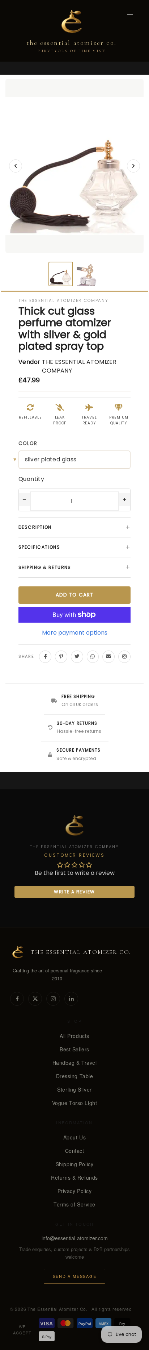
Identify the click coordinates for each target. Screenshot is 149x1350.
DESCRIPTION (74, 527)
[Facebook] (17, 999)
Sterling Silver (74, 1089)
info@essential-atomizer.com (75, 1238)
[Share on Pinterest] (61, 657)
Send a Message (75, 1276)
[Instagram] (53, 999)
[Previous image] (15, 166)
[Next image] (133, 166)
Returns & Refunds (74, 1177)
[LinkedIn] (71, 999)
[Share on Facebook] (45, 657)
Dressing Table (74, 1076)
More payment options (74, 632)
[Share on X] (77, 657)
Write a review (74, 892)
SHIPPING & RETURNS (74, 567)
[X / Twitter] (35, 999)
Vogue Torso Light (74, 1102)
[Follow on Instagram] (124, 657)
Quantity (31, 479)
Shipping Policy (74, 1164)
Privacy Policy (75, 1191)
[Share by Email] (108, 657)
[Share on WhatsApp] (93, 657)
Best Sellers (74, 1049)
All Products (74, 1035)
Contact (74, 1150)
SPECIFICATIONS (74, 547)
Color (27, 443)
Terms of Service (74, 1204)
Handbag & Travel (74, 1062)
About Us (74, 1137)
